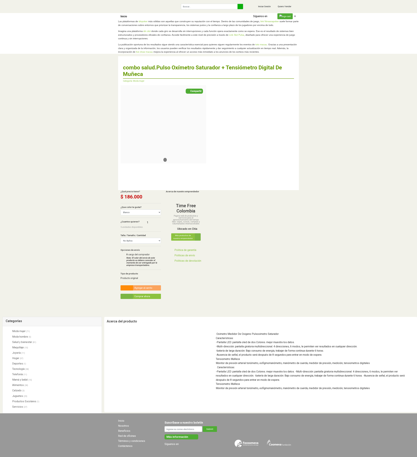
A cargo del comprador (138, 254)
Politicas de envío (184, 255)
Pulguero (150, 16)
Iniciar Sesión (264, 6)
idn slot (147, 31)
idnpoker (143, 21)
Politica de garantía (185, 250)
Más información (177, 436)
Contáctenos (125, 446)
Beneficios (124, 430)
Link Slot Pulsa (236, 35)
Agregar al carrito (143, 288)
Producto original (129, 278)
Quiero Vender (284, 6)
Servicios (136, 16)
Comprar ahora (142, 296)
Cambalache (166, 16)
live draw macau (144, 52)
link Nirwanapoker (269, 21)
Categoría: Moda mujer (133, 81)
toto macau (261, 44)
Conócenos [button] (182, 16)
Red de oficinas (127, 435)
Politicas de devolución (187, 260)
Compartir (196, 91)
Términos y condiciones (131, 440)
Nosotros (123, 425)
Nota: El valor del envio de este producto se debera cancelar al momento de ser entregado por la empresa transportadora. (141, 261)
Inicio (124, 16)
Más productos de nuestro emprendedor (183, 236)
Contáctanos (202, 16)
